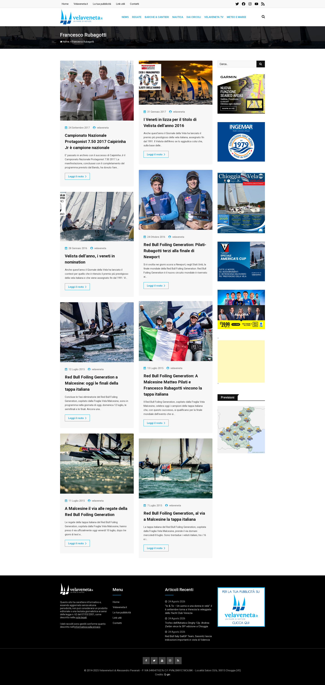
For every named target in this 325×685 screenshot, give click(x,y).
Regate (136, 17)
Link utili (120, 3)
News (125, 17)
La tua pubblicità (102, 3)
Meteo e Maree (236, 17)
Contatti (134, 3)
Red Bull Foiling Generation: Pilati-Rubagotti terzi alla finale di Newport (175, 250)
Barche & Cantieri (157, 17)
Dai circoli (194, 17)
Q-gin (167, 674)
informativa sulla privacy (87, 627)
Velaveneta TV (213, 17)
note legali (81, 617)
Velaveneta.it (81, 3)
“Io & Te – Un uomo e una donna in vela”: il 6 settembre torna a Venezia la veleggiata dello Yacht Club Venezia (188, 609)
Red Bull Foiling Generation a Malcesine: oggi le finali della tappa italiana (91, 383)
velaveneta (103, 127)
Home (65, 3)
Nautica (177, 17)
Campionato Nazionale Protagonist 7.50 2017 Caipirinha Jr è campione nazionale (95, 141)
